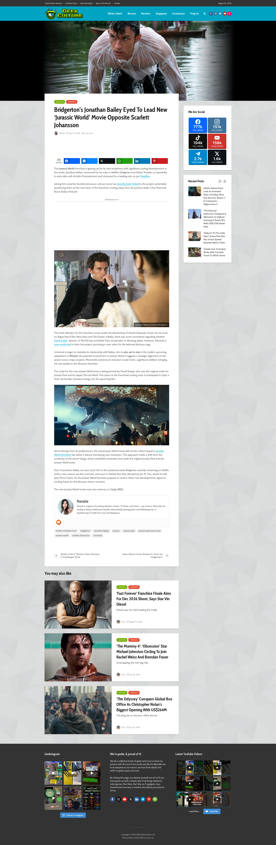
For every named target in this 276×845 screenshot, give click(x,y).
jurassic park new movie (149, 530)
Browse (132, 13)
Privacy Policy (128, 838)
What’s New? (115, 13)
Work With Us (140, 838)
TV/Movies (72, 102)
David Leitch (61, 340)
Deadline (145, 176)
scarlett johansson (80, 535)
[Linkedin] (136, 799)
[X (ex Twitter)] (130, 799)
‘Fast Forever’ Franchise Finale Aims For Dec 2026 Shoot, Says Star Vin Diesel (143, 599)
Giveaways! (178, 13)
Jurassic (116, 530)
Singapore (161, 13)
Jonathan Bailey (101, 530)
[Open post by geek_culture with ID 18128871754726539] (72, 773)
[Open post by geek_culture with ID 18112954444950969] (53, 773)
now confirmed (62, 344)
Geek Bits (59, 102)
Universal (97, 535)
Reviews (145, 13)
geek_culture (53, 764)
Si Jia (123, 622)
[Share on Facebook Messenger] (89, 161)
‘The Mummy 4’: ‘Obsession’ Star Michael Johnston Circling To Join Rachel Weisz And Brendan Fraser (142, 652)
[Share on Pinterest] (160, 161)
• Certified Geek (70, 3)
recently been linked (128, 183)
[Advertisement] (112, 147)
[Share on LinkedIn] (142, 161)
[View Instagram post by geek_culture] (60, 783)
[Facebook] (112, 799)
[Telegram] (142, 799)
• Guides (116, 3)
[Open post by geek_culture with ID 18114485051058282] (53, 798)
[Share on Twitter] (107, 161)
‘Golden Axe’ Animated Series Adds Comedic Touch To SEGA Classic (214, 252)
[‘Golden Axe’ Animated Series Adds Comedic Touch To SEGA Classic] (194, 251)
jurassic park (129, 530)
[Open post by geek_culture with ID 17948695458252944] (91, 798)
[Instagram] (118, 799)
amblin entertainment (66, 530)
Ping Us (194, 13)
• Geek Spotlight (85, 3)
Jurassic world (62, 535)
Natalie (62, 133)
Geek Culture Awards (53, 3)
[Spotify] (155, 799)
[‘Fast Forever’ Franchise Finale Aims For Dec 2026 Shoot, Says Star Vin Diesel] (78, 605)
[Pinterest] (148, 799)
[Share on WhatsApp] (124, 161)
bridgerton (85, 530)
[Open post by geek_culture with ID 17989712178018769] (72, 798)
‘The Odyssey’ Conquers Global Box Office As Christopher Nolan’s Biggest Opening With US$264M (144, 704)
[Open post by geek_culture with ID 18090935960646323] (91, 773)
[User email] (58, 522)
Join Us (151, 838)
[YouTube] (124, 799)
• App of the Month (102, 3)
